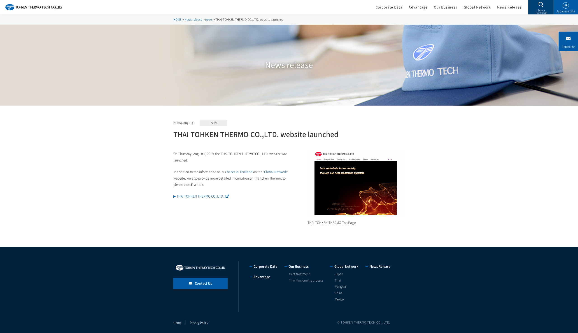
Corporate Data (389, 7)
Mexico (339, 299)
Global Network (477, 7)
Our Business (445, 7)
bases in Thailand (239, 171)
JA (565, 5)
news (214, 123)
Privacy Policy (199, 322)
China (339, 292)
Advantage (418, 7)
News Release (509, 7)
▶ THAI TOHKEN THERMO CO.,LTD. (198, 196)
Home (177, 322)
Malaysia (340, 286)
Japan (339, 274)
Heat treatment (299, 274)
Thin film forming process (306, 280)
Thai (338, 280)
